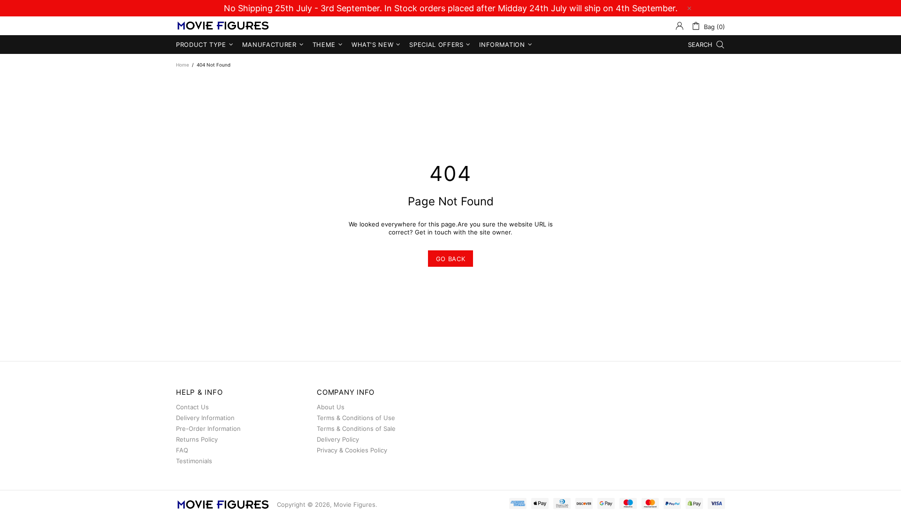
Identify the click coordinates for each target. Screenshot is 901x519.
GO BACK (451, 259)
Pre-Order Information (208, 428)
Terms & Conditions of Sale (356, 428)
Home (182, 65)
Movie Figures (223, 26)
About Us (330, 407)
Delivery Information (205, 417)
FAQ (182, 450)
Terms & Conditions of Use (356, 417)
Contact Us (192, 407)
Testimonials (194, 461)
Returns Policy (197, 439)
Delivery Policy (338, 439)
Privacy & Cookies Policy (352, 450)
